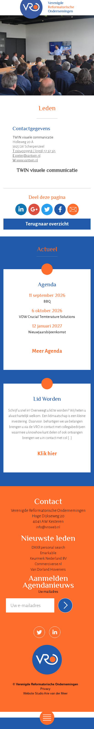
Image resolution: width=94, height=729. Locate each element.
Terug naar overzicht (47, 224)
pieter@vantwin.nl (26, 155)
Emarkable (48, 553)
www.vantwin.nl (25, 160)
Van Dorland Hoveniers (48, 569)
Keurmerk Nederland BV (48, 558)
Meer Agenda (47, 351)
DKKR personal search (48, 547)
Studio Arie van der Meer (51, 693)
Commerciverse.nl (48, 564)
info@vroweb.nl (48, 527)
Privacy (45, 689)
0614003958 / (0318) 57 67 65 (34, 151)
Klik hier (47, 453)
